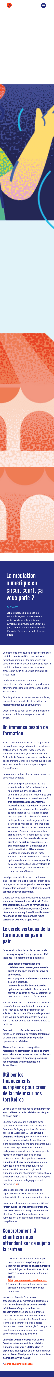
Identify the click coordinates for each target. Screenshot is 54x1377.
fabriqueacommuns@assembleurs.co (27, 1280)
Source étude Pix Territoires (18, 1364)
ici (17, 1184)
